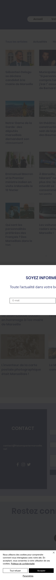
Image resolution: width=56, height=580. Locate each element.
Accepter (41, 570)
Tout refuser (15, 570)
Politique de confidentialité (23, 563)
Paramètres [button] (28, 575)
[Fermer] (52, 554)
